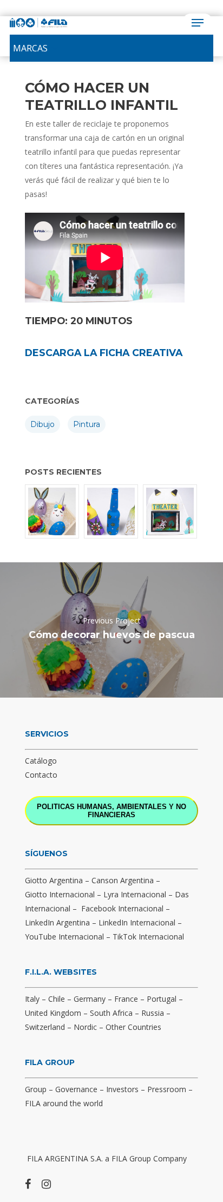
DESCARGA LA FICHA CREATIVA (103, 352)
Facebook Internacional (122, 908)
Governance (76, 1089)
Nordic (85, 1027)
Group (36, 1089)
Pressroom (166, 1089)
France (126, 999)
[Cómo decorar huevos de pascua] (52, 511)
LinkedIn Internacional (137, 922)
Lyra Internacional (134, 894)
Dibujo (42, 424)
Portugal (161, 999)
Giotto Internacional (60, 894)
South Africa (111, 1013)
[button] (30, 48)
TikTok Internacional (148, 936)
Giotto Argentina (54, 880)
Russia (152, 1013)
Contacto (41, 775)
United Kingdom (53, 1013)
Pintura (86, 424)
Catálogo (41, 761)
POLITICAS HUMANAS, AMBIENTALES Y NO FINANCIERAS (111, 811)
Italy (32, 999)
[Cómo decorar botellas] (111, 511)
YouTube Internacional (64, 936)
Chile (56, 999)
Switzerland (45, 1027)
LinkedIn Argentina (57, 922)
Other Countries (133, 1027)
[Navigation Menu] (197, 22)
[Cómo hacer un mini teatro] (170, 511)
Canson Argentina (122, 880)
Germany (90, 999)
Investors (122, 1089)
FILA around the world (64, 1103)
